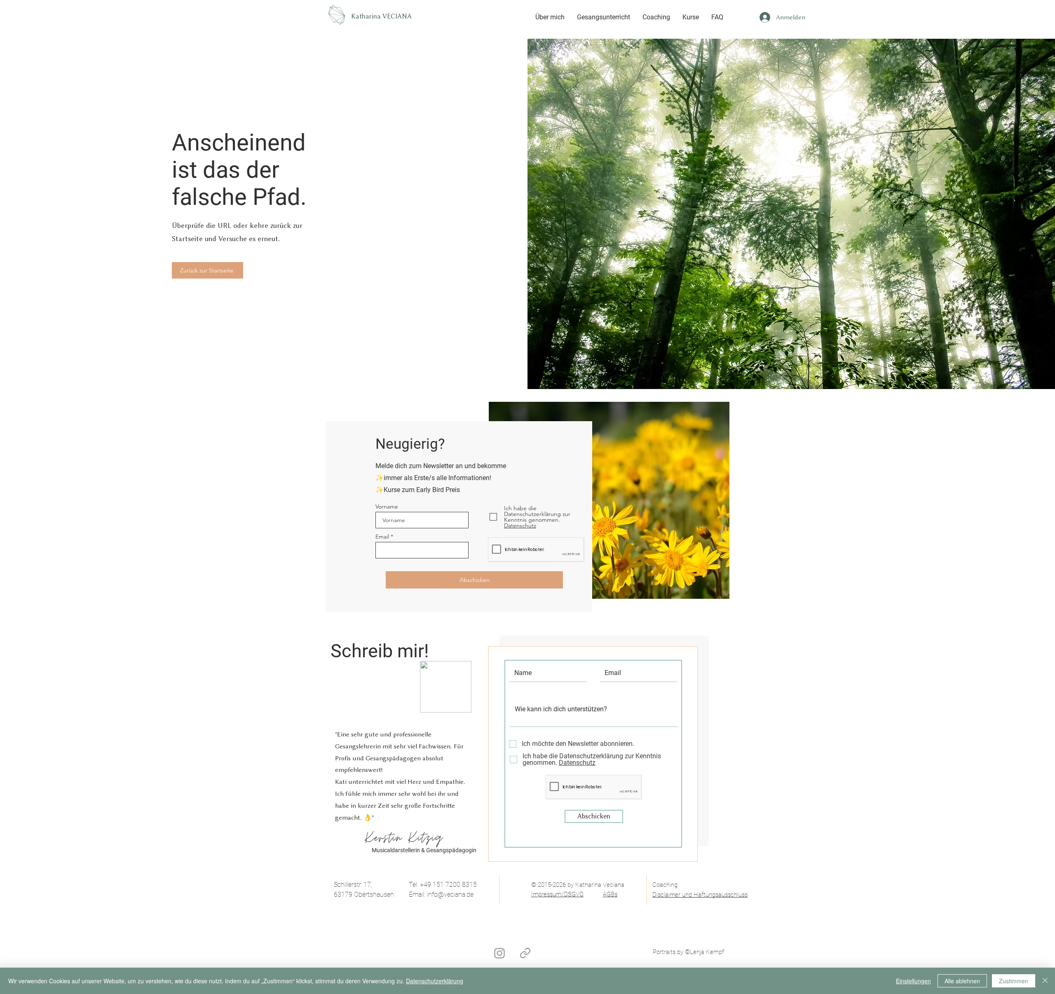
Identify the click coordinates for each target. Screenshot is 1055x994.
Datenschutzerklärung (434, 981)
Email (382, 536)
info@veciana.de (450, 894)
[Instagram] (499, 953)
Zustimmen (1013, 981)
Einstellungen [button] (913, 981)
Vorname (386, 506)
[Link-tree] (525, 953)
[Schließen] (1045, 980)
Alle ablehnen (962, 981)
